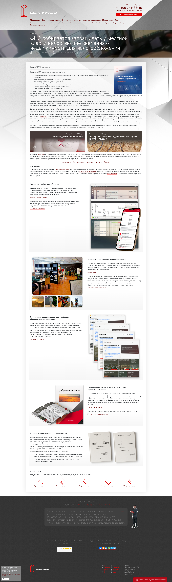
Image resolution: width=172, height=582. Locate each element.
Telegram (91, 162)
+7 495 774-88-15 (129, 7)
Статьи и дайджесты (94, 407)
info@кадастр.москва (134, 10)
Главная (33, 23)
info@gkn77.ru (120, 10)
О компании (42, 23)
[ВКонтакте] (100, 548)
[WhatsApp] (109, 548)
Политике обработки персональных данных (11, 575)
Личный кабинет (97, 23)
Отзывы (72, 23)
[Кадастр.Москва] (53, 10)
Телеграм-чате (102, 504)
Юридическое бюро (111, 20)
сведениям (43, 117)
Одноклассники (79, 162)
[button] (150, 579)
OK (104, 572)
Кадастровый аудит (111, 23)
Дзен (107, 162)
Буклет (42, 339)
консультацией (112, 173)
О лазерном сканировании (96, 288)
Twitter (99, 162)
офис (122, 511)
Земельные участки (108, 486)
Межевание (35, 20)
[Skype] (111, 548)
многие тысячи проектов (87, 171)
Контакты (50, 23)
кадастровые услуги (62, 169)
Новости (80, 23)
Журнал (87, 23)
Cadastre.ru (34, 339)
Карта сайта (116, 567)
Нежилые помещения (91, 20)
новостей (41, 154)
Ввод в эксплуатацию (37, 25)
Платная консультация (129, 14)
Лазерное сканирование (128, 23)
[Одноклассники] (103, 548)
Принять (5, 579)
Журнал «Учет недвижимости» (97, 414)
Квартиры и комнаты (71, 20)
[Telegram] (114, 548)
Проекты (65, 23)
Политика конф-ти (118, 566)
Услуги (58, 23)
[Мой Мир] (106, 548)
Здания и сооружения (51, 20)
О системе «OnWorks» (37, 208)
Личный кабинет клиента (38, 197)
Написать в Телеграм (134, 5)
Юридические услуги (130, 486)
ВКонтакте (67, 162)
